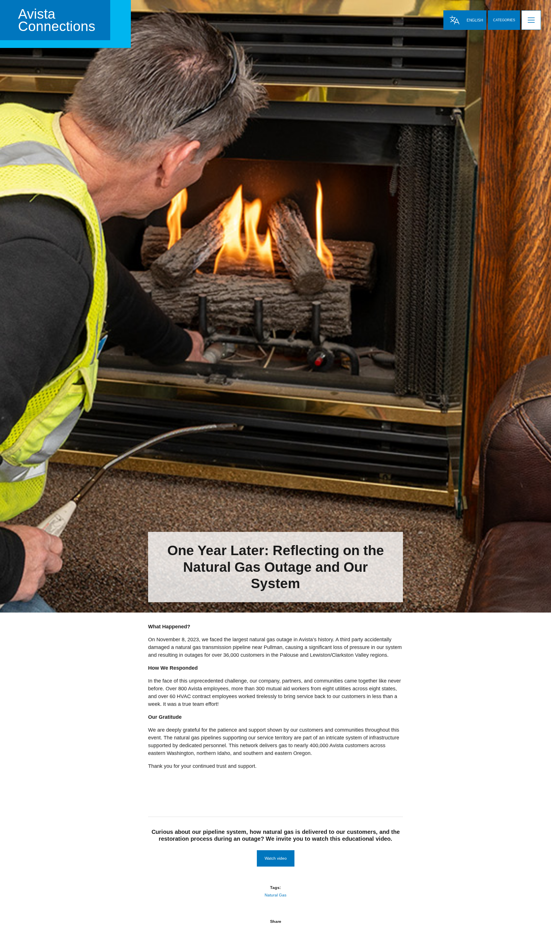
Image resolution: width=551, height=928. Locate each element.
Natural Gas (275, 895)
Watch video (276, 858)
